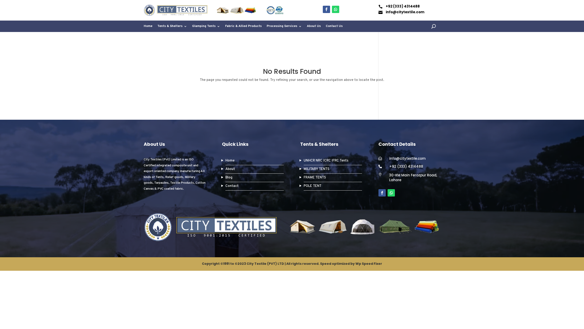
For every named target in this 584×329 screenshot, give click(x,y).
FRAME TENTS (315, 177)
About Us (314, 26)
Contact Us (334, 26)
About (230, 169)
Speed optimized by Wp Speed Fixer (351, 263)
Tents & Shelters (169, 26)
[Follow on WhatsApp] (335, 9)
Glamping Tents (204, 26)
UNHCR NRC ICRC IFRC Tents (326, 161)
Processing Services (282, 26)
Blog (228, 177)
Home (148, 26)
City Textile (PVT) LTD (265, 263)
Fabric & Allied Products (243, 26)
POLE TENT (312, 186)
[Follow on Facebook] (326, 9)
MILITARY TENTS (316, 169)
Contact (232, 186)
